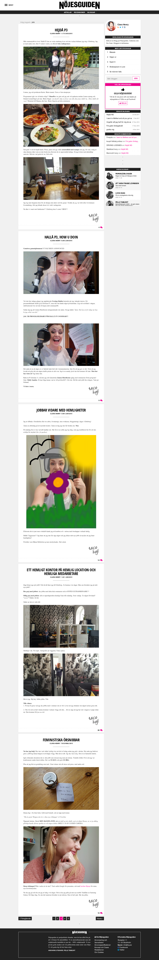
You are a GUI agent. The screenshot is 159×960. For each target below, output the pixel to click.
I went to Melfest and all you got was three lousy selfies (124, 118)
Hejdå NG (110, 114)
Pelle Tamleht (121, 202)
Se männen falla (116, 71)
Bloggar (91, 12)
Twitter (121, 950)
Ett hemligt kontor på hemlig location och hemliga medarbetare (61, 571)
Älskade (112, 52)
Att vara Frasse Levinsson (127, 183)
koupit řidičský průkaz (114, 141)
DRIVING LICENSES (114, 145)
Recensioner (79, 12)
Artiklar (67, 12)
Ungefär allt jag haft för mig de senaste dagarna (124, 122)
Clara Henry (55, 33)
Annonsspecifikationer (103, 945)
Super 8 (112, 62)
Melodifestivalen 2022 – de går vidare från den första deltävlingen (127, 204)
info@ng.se (127, 945)
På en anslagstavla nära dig (124, 195)
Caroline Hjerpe (85, 886)
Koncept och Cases (102, 947)
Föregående (25, 918)
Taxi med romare (120, 185)
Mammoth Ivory (112, 153)
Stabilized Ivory (112, 149)
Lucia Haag (120, 193)
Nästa (99, 918)
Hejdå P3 (61, 29)
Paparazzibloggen (123, 173)
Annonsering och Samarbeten (101, 941)
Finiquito (110, 137)
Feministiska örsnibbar (61, 739)
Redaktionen (99, 950)
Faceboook (123, 947)
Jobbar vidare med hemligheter (61, 410)
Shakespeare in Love (117, 67)
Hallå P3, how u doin (61, 237)
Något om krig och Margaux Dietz (126, 176)
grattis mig (110, 129)
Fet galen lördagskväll (115, 126)
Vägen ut (113, 57)
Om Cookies (99, 952)
